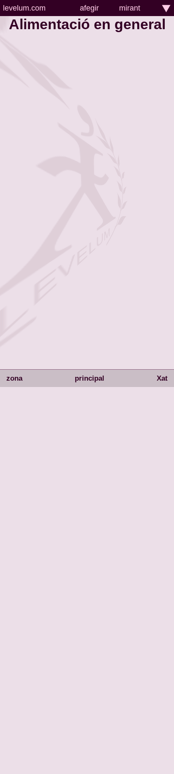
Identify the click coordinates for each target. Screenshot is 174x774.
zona (14, 378)
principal (89, 378)
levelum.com (24, 8)
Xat (162, 378)
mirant (129, 8)
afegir (89, 8)
